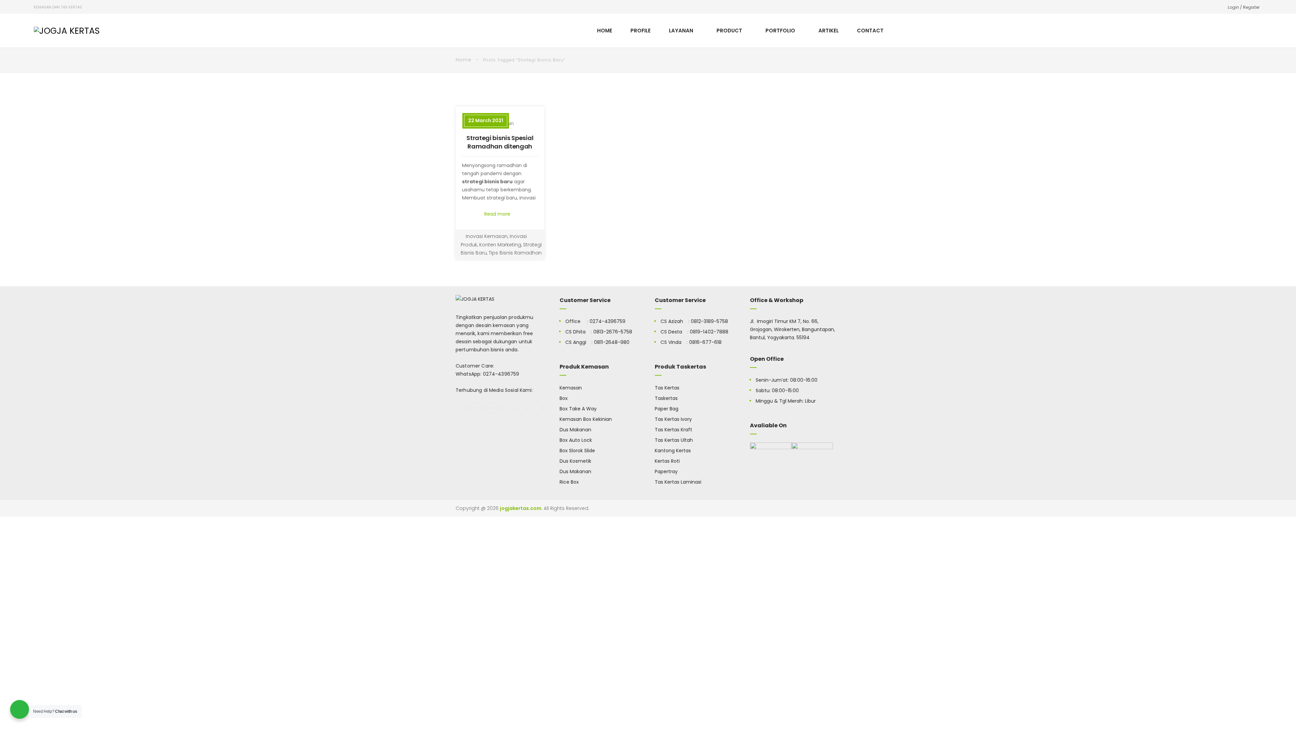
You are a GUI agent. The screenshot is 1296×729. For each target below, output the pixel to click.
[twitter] (477, 408)
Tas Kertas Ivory (673, 419)
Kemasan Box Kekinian (586, 419)
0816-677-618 (705, 342)
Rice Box (569, 482)
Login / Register (1244, 7)
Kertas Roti (667, 461)
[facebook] (461, 408)
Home (463, 59)
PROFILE (640, 30)
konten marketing (500, 244)
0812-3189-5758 (709, 321)
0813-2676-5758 (612, 331)
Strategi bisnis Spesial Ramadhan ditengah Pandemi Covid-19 (499, 146)
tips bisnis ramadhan (515, 252)
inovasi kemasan (487, 236)
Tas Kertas (667, 387)
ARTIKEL (828, 30)
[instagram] (507, 408)
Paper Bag (666, 408)
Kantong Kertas (673, 450)
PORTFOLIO (780, 30)
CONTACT (870, 30)
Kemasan (571, 387)
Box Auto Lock (576, 440)
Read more (498, 214)
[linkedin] (537, 408)
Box (564, 398)
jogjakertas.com (520, 508)
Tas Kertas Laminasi (678, 482)
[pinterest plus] (522, 408)
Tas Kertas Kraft (673, 429)
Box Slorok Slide (577, 450)
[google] (492, 408)
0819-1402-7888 (709, 331)
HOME (604, 30)
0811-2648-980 (611, 342)
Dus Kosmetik (575, 461)
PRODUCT (729, 30)
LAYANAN (681, 30)
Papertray (666, 471)
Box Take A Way (578, 408)
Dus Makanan (575, 429)
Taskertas (666, 398)
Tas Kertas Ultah (674, 440)
